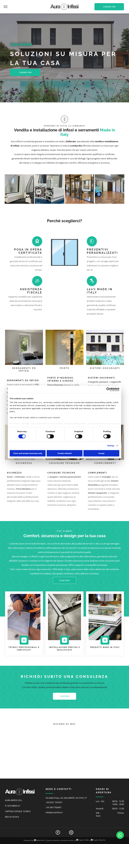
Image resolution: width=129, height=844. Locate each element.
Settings (111, 446)
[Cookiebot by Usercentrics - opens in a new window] (108, 389)
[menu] (5, 6)
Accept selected (65, 453)
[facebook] (58, 832)
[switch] (50, 436)
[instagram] (71, 832)
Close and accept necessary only (27, 453)
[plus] (24, 643)
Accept (101, 453)
